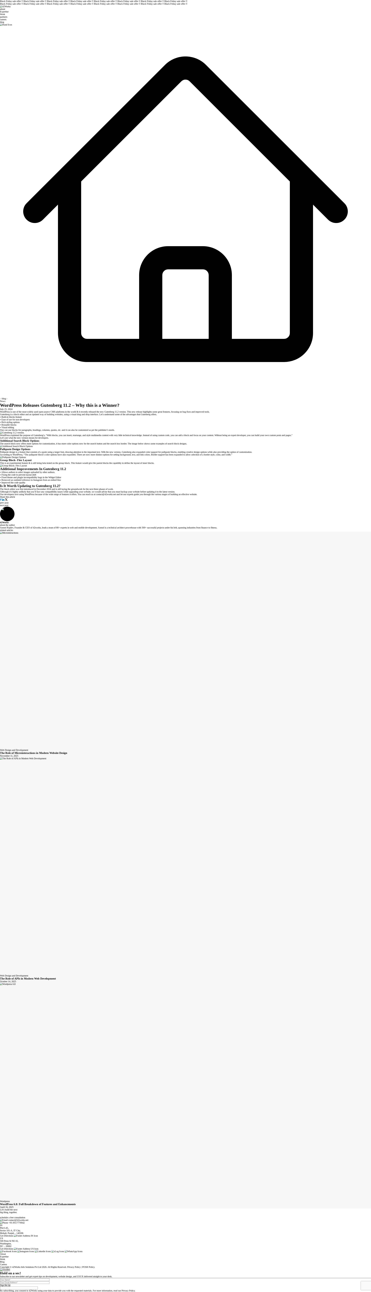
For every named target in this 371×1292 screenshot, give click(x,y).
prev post (4, 502)
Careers (3, 1264)
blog (2, 22)
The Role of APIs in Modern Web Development (28, 978)
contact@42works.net (18, 1220)
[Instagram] (25, 1251)
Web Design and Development (14, 750)
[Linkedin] (43, 1251)
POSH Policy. (88, 1267)
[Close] (5, 1269)
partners (3, 17)
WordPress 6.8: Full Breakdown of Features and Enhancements (38, 1204)
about (2, 9)
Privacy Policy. (128, 1290)
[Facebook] (8, 1251)
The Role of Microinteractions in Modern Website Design (33, 752)
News (2, 401)
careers (3, 19)
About (3, 1254)
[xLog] (57, 1251)
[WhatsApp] (73, 1251)
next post (4, 505)
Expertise (4, 11)
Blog (2, 1262)
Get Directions (6, 1236)
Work (2, 14)
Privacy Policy (74, 1267)
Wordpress (5, 1201)
